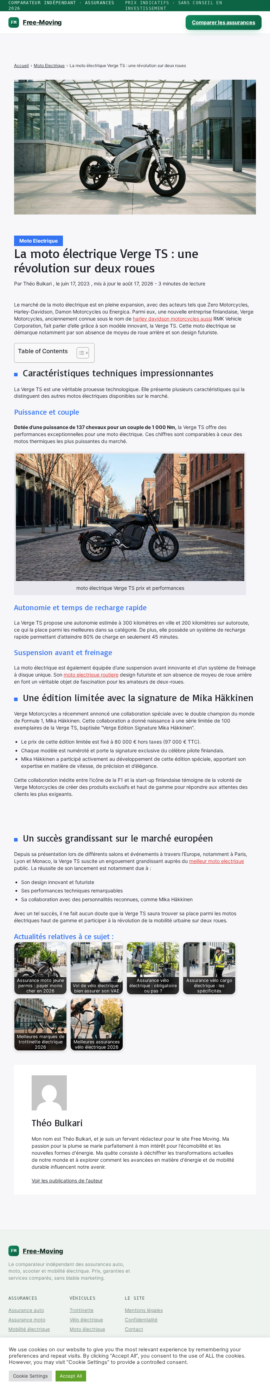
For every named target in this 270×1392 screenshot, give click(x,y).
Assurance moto (26, 1319)
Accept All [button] (71, 1376)
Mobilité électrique (29, 1329)
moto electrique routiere (91, 675)
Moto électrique (87, 1329)
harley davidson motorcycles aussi (172, 319)
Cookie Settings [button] (30, 1376)
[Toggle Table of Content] (79, 353)
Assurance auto (26, 1310)
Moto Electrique (38, 241)
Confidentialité (141, 1319)
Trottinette (82, 1310)
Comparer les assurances (223, 22)
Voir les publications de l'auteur (67, 1180)
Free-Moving (36, 22)
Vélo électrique (86, 1319)
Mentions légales (144, 1310)
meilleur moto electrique (216, 861)
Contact (134, 1329)
